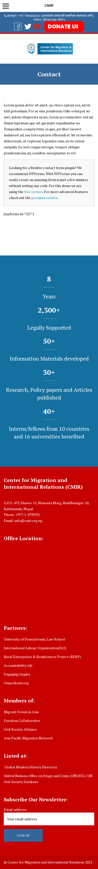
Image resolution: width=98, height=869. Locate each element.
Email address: (15, 809)
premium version (44, 197)
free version (33, 191)
